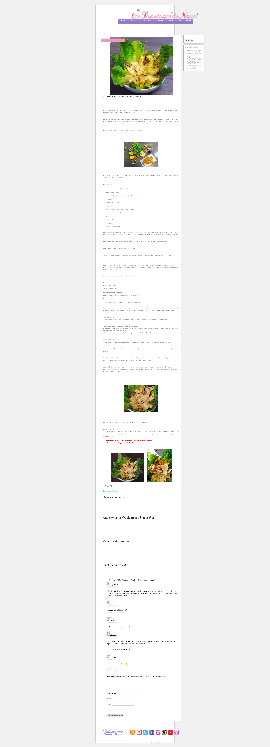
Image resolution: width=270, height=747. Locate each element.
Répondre (109, 600)
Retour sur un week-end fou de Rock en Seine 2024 (194, 55)
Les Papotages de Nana (149, 14)
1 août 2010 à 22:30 (112, 605)
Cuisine (133, 21)
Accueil (123, 21)
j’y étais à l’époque (118, 177)
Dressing (160, 21)
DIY (180, 21)
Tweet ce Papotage (111, 491)
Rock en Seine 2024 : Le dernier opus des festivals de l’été (194, 67)
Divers (188, 21)
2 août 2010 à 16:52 (112, 622)
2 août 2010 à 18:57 (112, 659)
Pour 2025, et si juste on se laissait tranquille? (194, 51)
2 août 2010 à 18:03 (112, 637)
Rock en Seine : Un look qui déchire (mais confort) (194, 58)
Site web (110, 710)
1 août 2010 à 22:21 (112, 586)
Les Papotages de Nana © (157, 743)
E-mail (109, 704)
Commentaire (112, 693)
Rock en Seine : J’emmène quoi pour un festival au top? (194, 62)
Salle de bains (147, 21)
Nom (109, 698)
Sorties (170, 21)
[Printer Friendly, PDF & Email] (109, 487)
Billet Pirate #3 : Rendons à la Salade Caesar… (122, 96)
